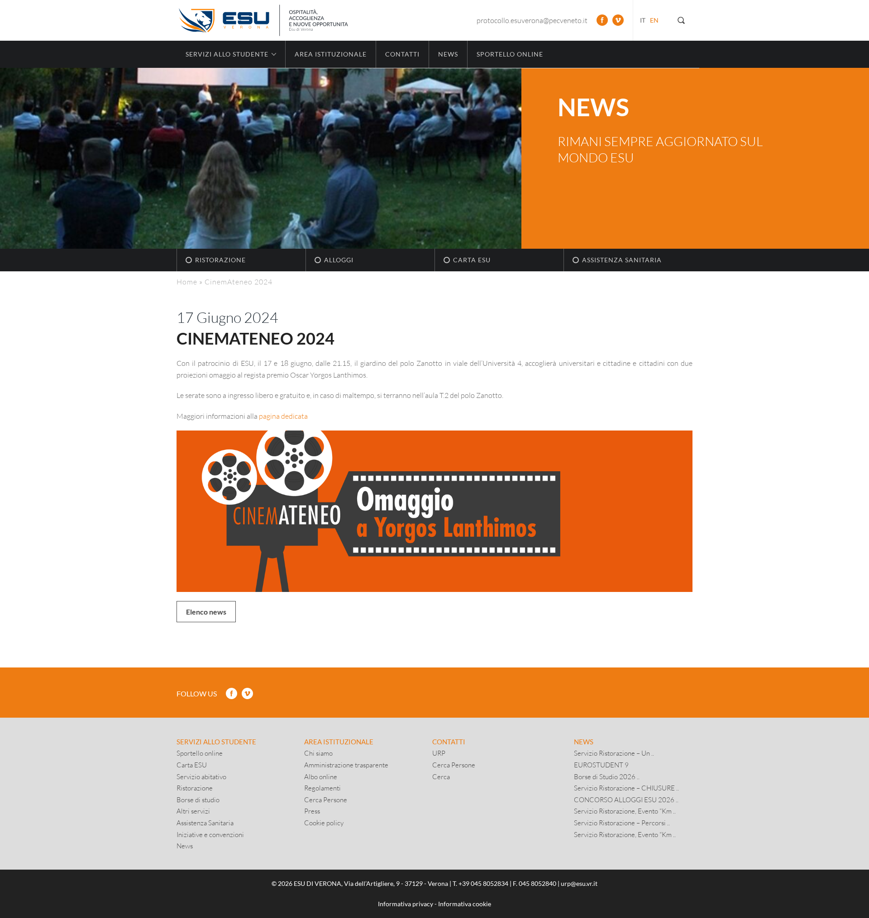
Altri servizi (193, 811)
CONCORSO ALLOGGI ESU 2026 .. (626, 799)
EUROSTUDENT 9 (601, 765)
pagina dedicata (283, 416)
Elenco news (206, 611)
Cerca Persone (325, 799)
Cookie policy (324, 823)
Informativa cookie (464, 904)
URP (438, 753)
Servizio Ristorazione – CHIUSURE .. (626, 788)
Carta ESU (472, 260)
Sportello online (510, 54)
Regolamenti (322, 788)
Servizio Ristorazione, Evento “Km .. (625, 811)
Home (187, 281)
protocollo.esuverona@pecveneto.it (532, 20)
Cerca (441, 776)
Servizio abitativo (201, 776)
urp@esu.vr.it (579, 883)
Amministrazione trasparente (346, 765)
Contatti (402, 54)
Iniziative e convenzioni (210, 834)
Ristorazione (220, 260)
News (448, 54)
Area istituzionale (331, 54)
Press (312, 811)
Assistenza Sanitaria (622, 260)
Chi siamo (318, 753)
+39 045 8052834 (483, 883)
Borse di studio (198, 799)
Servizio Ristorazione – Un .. (614, 753)
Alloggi (338, 260)
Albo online (320, 776)
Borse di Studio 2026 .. (607, 776)
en (654, 20)
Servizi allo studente (216, 742)
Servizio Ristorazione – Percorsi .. (622, 823)
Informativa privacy (405, 904)
